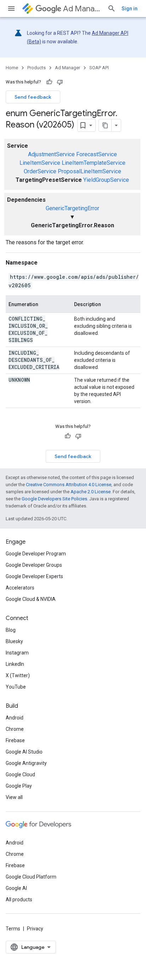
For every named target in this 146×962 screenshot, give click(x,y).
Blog (11, 630)
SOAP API (99, 67)
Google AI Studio (24, 752)
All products (19, 899)
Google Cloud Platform (31, 877)
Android (14, 718)
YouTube (16, 687)
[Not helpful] (60, 82)
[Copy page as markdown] (105, 125)
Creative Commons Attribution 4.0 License (68, 484)
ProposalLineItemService (89, 171)
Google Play (19, 786)
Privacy (35, 928)
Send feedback (33, 97)
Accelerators (20, 588)
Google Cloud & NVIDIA (31, 599)
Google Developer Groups (34, 565)
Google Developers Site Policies (54, 498)
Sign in (129, 8)
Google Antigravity (26, 763)
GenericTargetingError (72, 208)
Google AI (16, 888)
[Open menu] (11, 8)
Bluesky (14, 641)
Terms (13, 928)
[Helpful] (49, 82)
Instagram (17, 653)
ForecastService (96, 154)
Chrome (15, 729)
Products (36, 67)
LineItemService (39, 162)
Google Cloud (20, 774)
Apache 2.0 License (91, 491)
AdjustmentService (51, 154)
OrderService (40, 171)
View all (14, 797)
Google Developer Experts (34, 576)
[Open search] (111, 8)
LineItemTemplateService (93, 162)
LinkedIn (15, 664)
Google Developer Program (36, 553)
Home (12, 67)
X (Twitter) (18, 675)
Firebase (15, 740)
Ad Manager (82, 8)
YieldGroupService (106, 179)
